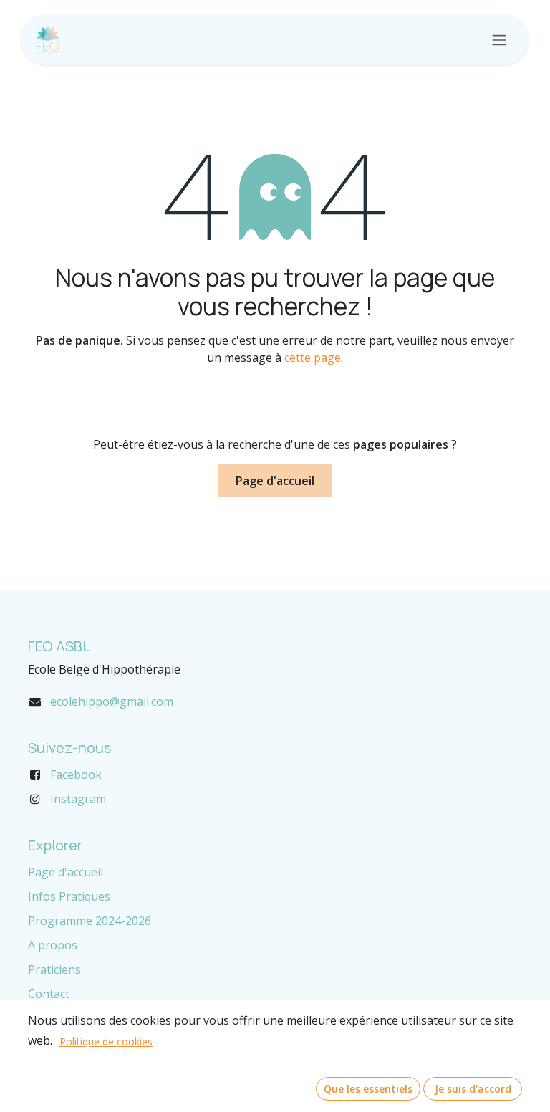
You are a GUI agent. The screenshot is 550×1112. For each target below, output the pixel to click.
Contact (48, 994)
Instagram (78, 799)
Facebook (76, 774)
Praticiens (54, 969)
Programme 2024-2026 (89, 921)
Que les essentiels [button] (368, 1089)
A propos (52, 945)
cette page (312, 357)
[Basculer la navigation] (499, 40)
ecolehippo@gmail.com (111, 701)
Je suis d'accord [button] (473, 1089)
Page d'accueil (275, 481)
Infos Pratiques (69, 896)
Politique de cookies (106, 1041)
